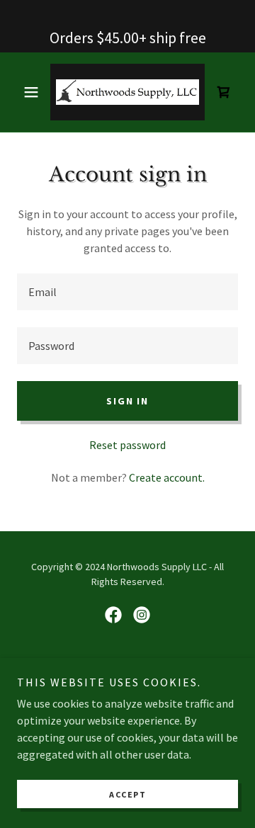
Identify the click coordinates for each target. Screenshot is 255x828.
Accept (127, 794)
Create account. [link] (167, 477)
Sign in (127, 401)
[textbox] (127, 291)
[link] (127, 92)
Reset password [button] (127, 445)
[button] (33, 92)
